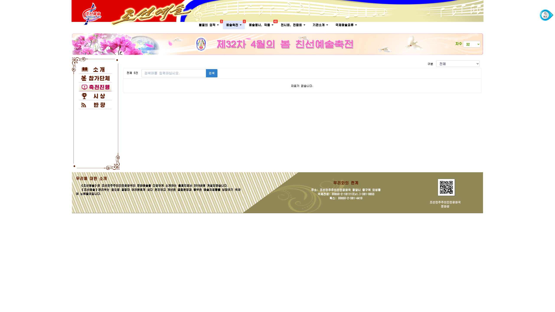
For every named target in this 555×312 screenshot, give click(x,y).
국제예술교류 (345, 25)
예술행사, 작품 (263, 24)
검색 (212, 73)
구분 (432, 64)
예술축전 (235, 24)
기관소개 (319, 25)
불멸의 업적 (210, 24)
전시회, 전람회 (292, 25)
